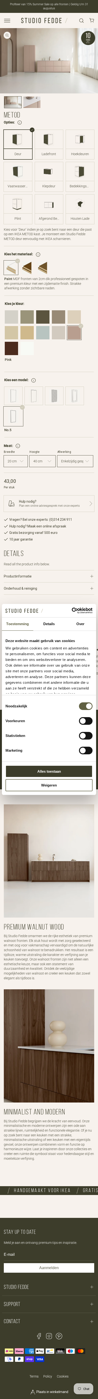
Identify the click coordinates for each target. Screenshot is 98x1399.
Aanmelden (49, 1268)
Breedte (9, 452)
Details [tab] (49, 624)
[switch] (86, 721)
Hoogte (34, 452)
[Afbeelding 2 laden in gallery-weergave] (31, 102)
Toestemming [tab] (17, 624)
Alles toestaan (49, 771)
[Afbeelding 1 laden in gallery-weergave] (12, 102)
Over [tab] (80, 624)
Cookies (63, 1376)
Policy (47, 1376)
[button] (7, 20)
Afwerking (64, 452)
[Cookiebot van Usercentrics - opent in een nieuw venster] (72, 611)
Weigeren (49, 785)
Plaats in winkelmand (52, 1392)
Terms (34, 1376)
